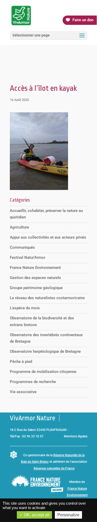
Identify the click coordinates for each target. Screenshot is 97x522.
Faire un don (82, 20)
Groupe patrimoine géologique (36, 287)
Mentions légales (75, 436)
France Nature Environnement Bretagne (77, 495)
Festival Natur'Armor (27, 257)
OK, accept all (36, 515)
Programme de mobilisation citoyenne (43, 371)
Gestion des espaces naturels (35, 277)
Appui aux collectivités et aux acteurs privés (48, 237)
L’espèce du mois (25, 308)
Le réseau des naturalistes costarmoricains (47, 298)
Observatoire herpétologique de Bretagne (45, 351)
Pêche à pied (21, 361)
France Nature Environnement (35, 267)
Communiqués (22, 247)
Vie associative (23, 391)
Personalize (68, 515)
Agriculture (19, 227)
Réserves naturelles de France (54, 468)
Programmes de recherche (33, 381)
